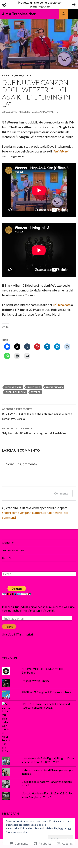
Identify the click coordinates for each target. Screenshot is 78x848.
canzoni (8, 75)
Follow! (9, 626)
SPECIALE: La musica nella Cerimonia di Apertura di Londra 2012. (46, 705)
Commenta (61, 493)
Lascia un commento (45, 111)
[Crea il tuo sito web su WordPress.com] (39, 4)
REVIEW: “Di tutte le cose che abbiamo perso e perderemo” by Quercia (37, 413)
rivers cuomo (54, 387)
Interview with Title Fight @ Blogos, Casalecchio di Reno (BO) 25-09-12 (48, 760)
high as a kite (13, 387)
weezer (35, 392)
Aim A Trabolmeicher (19, 14)
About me (8, 542)
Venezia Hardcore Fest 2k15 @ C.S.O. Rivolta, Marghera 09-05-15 (47, 795)
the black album (15, 392)
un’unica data (62, 305)
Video (27, 75)
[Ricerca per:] (39, 574)
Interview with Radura (35, 680)
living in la (33, 387)
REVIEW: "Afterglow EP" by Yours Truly (46, 692)
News (18, 75)
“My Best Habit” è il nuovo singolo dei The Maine (34, 431)
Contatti (7, 557)
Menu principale (73, 14)
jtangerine (23, 111)
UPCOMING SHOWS (13, 550)
